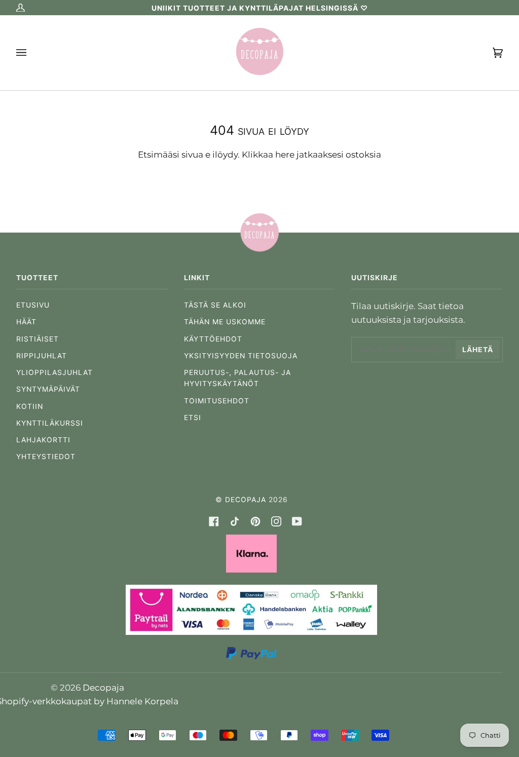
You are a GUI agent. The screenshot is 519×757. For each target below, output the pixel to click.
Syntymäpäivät (48, 389)
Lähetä (477, 350)
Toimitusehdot (216, 401)
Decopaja (245, 500)
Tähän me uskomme (225, 322)
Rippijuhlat (41, 356)
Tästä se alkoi (215, 305)
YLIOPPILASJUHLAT (54, 372)
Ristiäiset (37, 339)
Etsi (192, 417)
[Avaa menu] (31, 52)
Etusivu (33, 305)
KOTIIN (29, 406)
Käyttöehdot (213, 339)
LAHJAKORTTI (43, 440)
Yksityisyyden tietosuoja (241, 356)
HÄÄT (26, 322)
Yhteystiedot (46, 456)
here (284, 154)
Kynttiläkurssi (49, 423)
